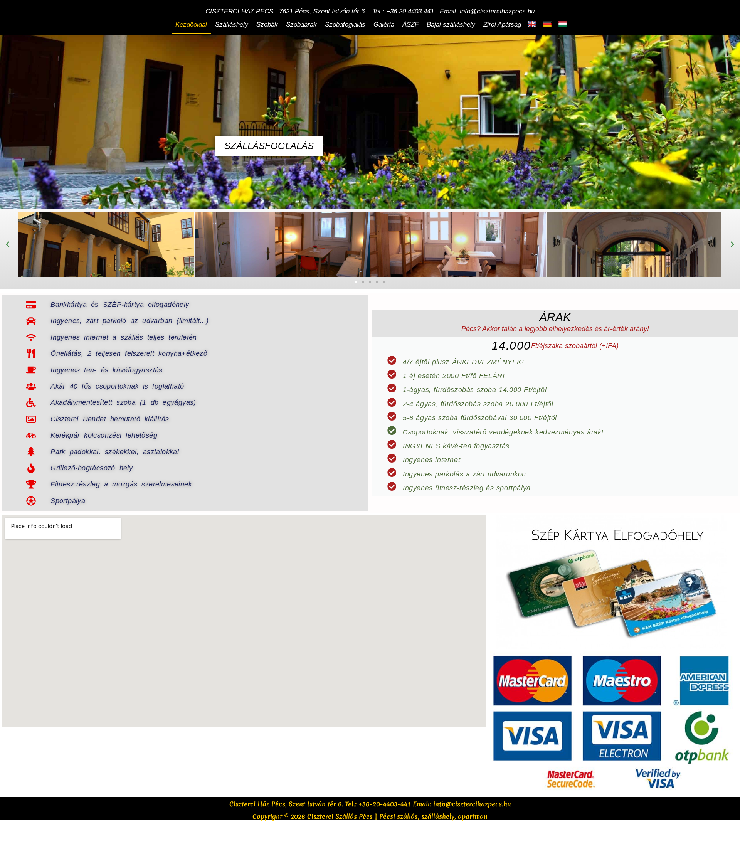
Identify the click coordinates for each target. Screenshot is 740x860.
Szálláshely (231, 24)
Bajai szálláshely (451, 24)
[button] (8, 244)
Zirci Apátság (502, 24)
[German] (548, 25)
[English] (532, 25)
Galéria (383, 24)
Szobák (267, 24)
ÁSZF (410, 24)
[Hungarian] (563, 25)
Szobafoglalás (345, 24)
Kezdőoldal (191, 24)
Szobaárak (301, 24)
